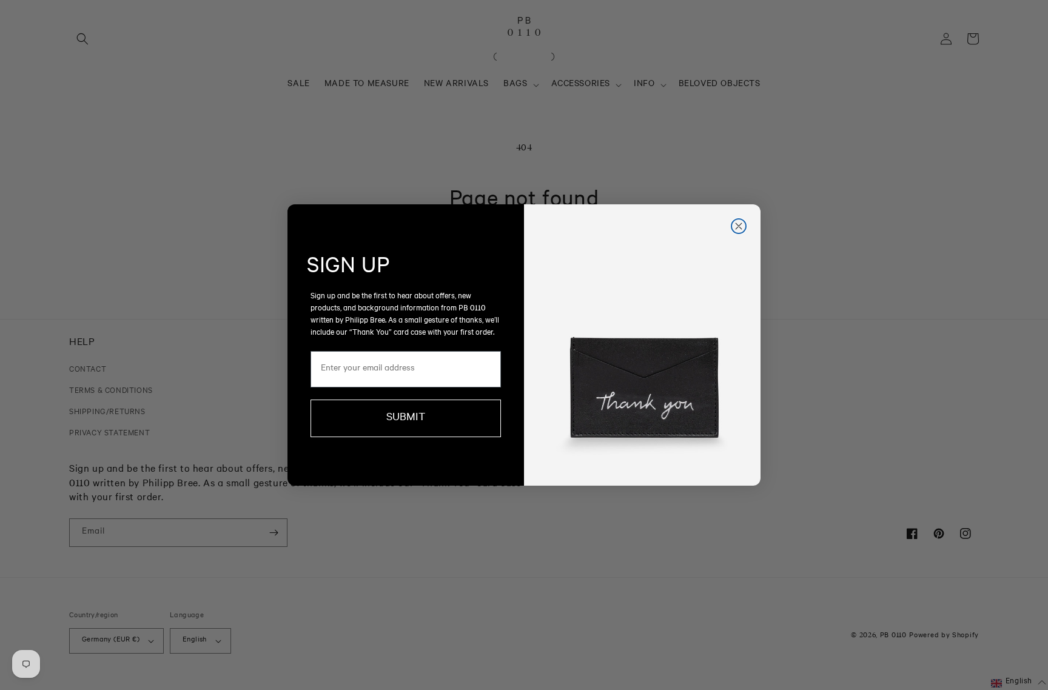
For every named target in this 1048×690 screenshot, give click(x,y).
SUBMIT (405, 418)
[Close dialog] (738, 226)
